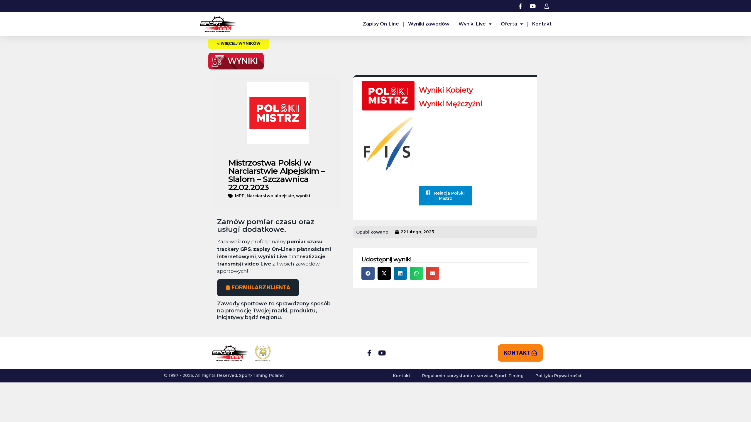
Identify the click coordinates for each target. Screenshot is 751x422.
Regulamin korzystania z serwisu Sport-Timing (473, 375)
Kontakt (542, 24)
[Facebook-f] (369, 353)
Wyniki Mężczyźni (450, 103)
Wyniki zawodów (428, 24)
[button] (368, 273)
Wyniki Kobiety (446, 90)
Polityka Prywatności (558, 375)
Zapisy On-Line (381, 24)
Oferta (509, 24)
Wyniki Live (472, 24)
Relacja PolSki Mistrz (449, 195)
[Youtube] (381, 353)
